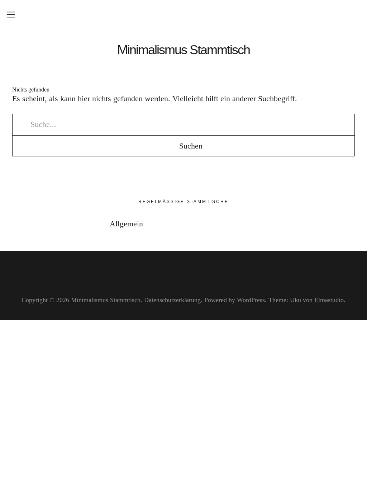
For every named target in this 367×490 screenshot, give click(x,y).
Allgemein (126, 223)
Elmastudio (329, 299)
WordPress (251, 299)
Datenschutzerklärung (172, 299)
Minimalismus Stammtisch (183, 50)
